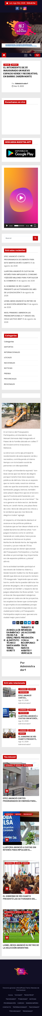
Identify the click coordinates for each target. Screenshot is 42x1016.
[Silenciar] (31, 226)
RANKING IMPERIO (32, 1003)
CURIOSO (20, 1003)
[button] (31, 55)
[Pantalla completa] (35, 226)
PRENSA (7, 373)
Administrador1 (21, 84)
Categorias (9, 341)
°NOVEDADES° (11, 999)
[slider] (19, 225)
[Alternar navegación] (25, 55)
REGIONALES (9, 384)
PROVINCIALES (10, 378)
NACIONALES (9, 363)
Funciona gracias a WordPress (14, 988)
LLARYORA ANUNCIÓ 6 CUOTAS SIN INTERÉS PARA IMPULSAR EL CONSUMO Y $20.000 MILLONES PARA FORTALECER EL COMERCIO (21, 851)
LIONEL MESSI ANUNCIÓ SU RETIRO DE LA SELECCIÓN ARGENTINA (21, 946)
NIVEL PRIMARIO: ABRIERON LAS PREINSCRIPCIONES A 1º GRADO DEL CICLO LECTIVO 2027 (19, 315)
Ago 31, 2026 (23, 700)
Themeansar (21, 990)
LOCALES (6, 65)
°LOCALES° (18, 995)
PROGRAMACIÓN (10, 1003)
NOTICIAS (14, 65)
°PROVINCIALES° (15, 1011)
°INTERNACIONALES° (20, 1007)
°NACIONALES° (34, 1007)
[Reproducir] (7, 226)
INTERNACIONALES (12, 352)
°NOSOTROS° (29, 995)
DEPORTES (8, 347)
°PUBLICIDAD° (23, 999)
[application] (21, 198)
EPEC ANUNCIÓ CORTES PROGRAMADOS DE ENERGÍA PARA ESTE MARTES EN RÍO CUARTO (19, 259)
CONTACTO (7, 1007)
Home (10, 995)
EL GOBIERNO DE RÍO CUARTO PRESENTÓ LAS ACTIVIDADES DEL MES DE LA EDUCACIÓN (20, 289)
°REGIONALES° (28, 1011)
